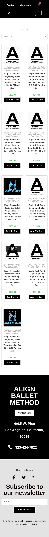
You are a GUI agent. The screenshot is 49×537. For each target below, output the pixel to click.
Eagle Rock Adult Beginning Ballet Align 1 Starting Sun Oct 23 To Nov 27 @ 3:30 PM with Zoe (36, 146)
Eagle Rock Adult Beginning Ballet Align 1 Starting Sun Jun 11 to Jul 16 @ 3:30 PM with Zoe (12, 146)
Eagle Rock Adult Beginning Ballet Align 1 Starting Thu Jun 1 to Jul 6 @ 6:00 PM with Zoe (36, 278)
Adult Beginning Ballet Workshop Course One (12, 68)
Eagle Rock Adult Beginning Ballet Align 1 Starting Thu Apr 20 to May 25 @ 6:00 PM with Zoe (36, 212)
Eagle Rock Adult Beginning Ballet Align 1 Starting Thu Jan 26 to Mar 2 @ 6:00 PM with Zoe (12, 278)
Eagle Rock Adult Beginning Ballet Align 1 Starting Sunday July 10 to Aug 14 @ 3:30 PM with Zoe (12, 212)
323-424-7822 (26, 447)
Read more (12, 297)
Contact (11, 5)
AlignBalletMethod (24, 395)
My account (26, 5)
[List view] (27, 30)
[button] (38, 13)
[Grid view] (21, 30)
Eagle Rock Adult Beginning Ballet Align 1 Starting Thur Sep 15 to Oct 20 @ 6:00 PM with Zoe (12, 343)
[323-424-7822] (10, 447)
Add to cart (12, 100)
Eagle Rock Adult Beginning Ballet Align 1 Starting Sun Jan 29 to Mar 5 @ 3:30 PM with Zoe (36, 81)
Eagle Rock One (12, 70)
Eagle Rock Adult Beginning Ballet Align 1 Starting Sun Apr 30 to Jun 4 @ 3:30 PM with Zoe (12, 81)
